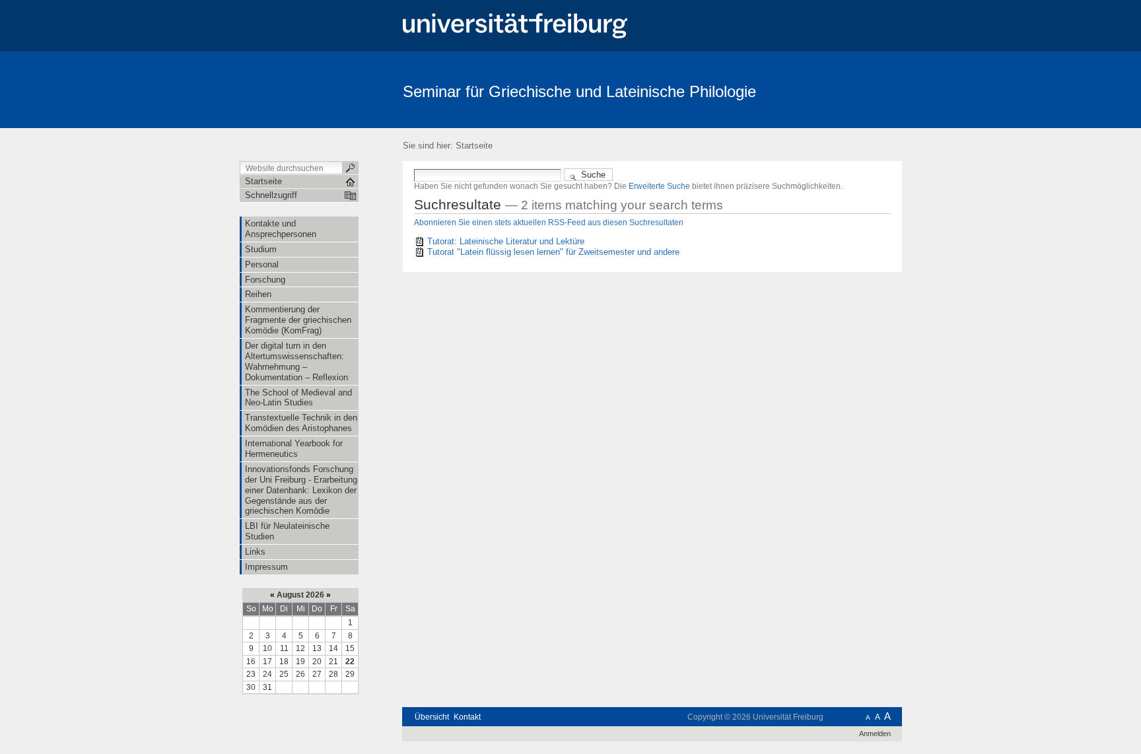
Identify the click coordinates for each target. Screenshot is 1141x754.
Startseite (474, 146)
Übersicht (432, 717)
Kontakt (467, 717)
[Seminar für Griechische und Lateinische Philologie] (838, 89)
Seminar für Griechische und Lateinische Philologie (579, 91)
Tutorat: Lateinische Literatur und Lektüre (505, 241)
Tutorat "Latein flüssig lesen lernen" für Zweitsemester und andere (553, 252)
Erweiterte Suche (659, 186)
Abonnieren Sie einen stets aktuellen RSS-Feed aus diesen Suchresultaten (548, 222)
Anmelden (875, 733)
